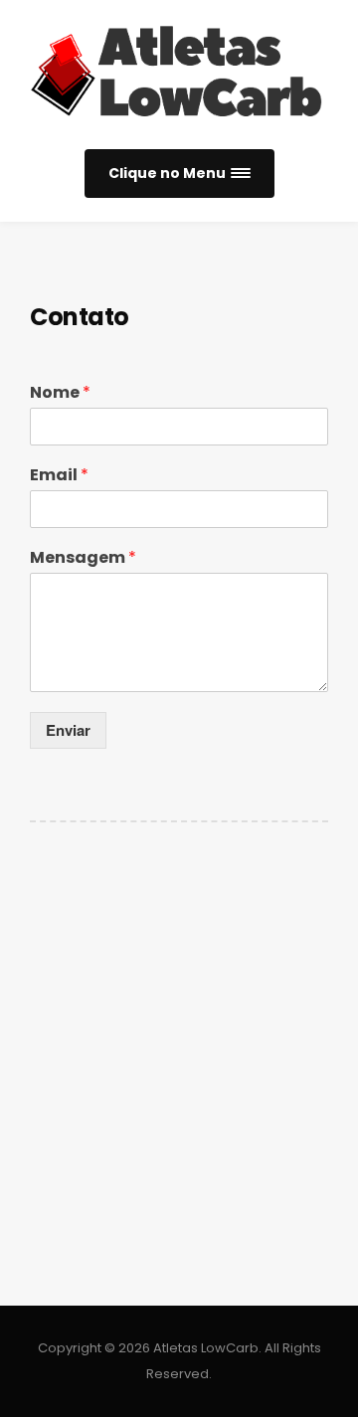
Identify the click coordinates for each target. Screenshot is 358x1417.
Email (59, 475)
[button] (179, 173)
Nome (60, 393)
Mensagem (83, 558)
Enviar (68, 730)
